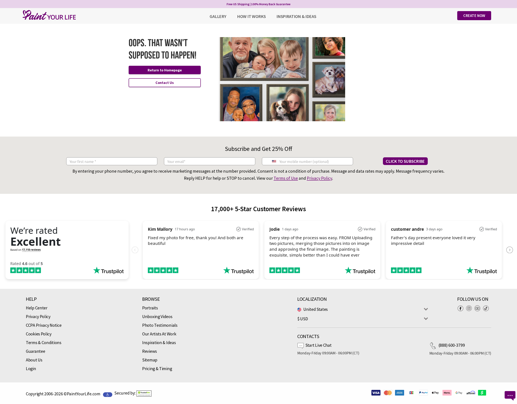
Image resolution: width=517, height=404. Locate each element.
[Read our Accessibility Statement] (107, 394)
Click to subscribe (405, 161)
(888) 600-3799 (451, 345)
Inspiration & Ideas (159, 342)
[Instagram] (470, 308)
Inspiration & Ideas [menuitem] (296, 16)
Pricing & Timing (157, 368)
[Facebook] (461, 308)
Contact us (165, 82)
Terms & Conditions (43, 342)
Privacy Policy (319, 178)
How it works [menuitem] (251, 16)
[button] (144, 393)
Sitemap (149, 360)
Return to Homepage (165, 70)
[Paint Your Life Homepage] (49, 15)
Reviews (149, 351)
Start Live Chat (318, 345)
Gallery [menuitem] (218, 16)
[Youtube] (478, 308)
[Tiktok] (487, 308)
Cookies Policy (38, 334)
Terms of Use (286, 178)
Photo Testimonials (160, 325)
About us (34, 360)
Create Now (474, 15)
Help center (36, 308)
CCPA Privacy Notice (43, 325)
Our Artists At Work (159, 334)
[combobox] (273, 161)
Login (31, 368)
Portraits (150, 308)
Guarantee (35, 351)
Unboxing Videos (157, 316)
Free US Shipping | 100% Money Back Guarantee (258, 4)
